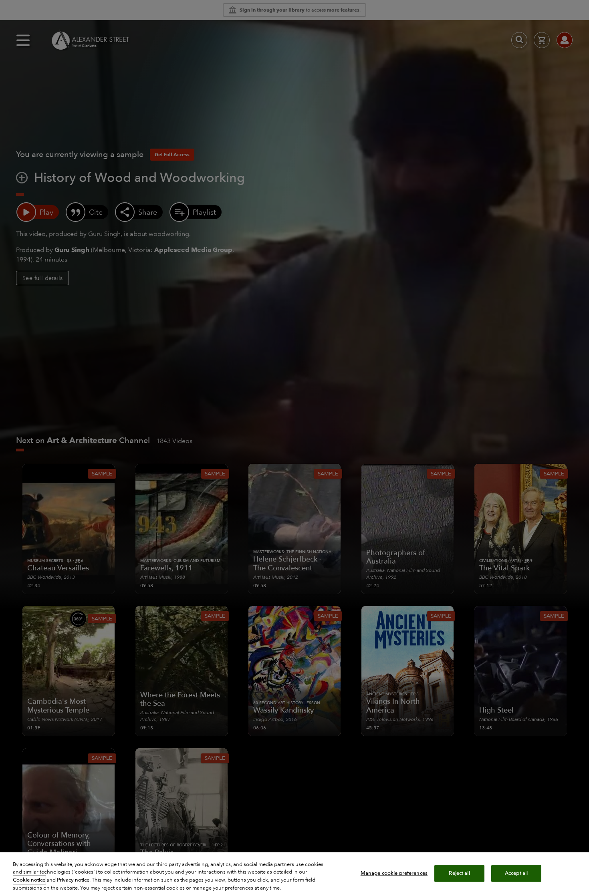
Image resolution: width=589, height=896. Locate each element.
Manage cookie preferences (394, 873)
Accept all (516, 873)
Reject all (459, 873)
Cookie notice (29, 880)
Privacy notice (73, 880)
